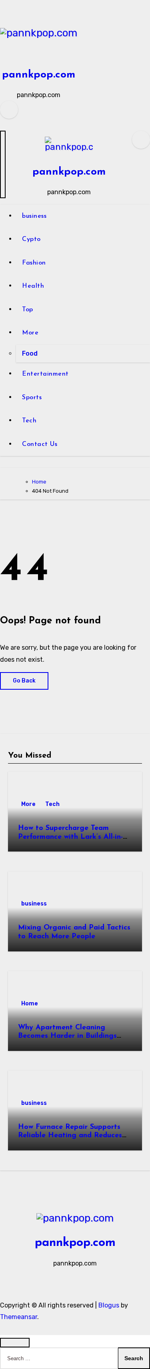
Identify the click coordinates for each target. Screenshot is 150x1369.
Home (29, 1003)
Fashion (34, 263)
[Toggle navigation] (3, 164)
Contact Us (39, 444)
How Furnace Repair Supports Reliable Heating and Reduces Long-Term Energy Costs (70, 1136)
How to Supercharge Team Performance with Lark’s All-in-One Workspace (70, 837)
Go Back (24, 680)
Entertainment (45, 374)
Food (30, 353)
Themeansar (18, 1317)
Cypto (31, 239)
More (30, 333)
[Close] (15, 1342)
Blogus (108, 1305)
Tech (29, 421)
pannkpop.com (38, 75)
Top (27, 309)
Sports (32, 397)
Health (33, 286)
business (34, 216)
